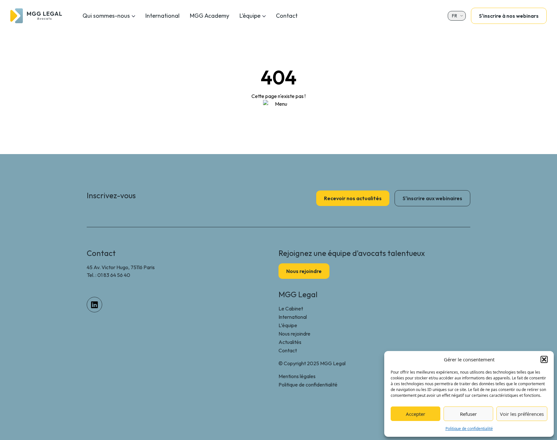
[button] (544, 359)
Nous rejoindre (294, 333)
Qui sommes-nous (106, 15)
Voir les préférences (522, 414)
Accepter (415, 414)
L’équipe (249, 15)
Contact (287, 15)
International (162, 15)
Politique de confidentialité (469, 428)
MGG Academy (209, 15)
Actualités (289, 342)
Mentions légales (297, 376)
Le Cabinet (290, 308)
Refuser (468, 414)
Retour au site (278, 118)
